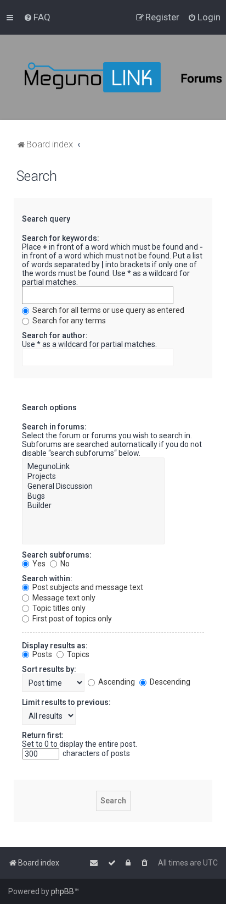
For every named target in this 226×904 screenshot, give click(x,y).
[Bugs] (93, 496)
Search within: (47, 578)
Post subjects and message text (87, 587)
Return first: (43, 735)
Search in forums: (54, 426)
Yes (38, 563)
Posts (41, 654)
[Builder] (93, 506)
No (64, 563)
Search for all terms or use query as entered (107, 310)
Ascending (116, 681)
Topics (77, 654)
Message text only (63, 597)
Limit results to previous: (66, 702)
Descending (169, 681)
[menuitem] (37, 17)
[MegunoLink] (93, 467)
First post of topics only (71, 618)
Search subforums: (57, 554)
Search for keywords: (60, 238)
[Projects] (93, 477)
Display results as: (55, 645)
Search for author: (55, 335)
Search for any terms (68, 320)
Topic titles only (58, 608)
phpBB (62, 891)
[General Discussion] (93, 487)
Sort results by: (49, 669)
